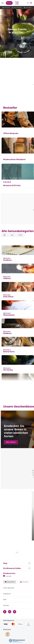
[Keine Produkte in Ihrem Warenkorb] (30, 2)
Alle (4, 235)
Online (20, 235)
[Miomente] (17, 3)
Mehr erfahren (11, 442)
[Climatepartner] (17, 640)
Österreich (25, 582)
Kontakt (8, 576)
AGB (4, 599)
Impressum (7, 594)
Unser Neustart (8, 588)
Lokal (12, 235)
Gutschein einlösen (9, 3)
